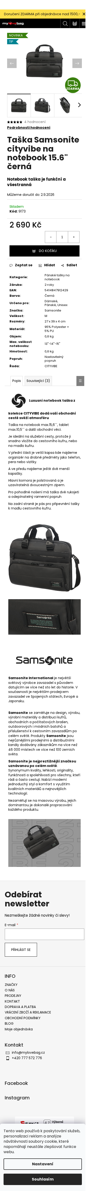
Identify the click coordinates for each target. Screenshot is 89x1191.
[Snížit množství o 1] (50, 237)
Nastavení (42, 1164)
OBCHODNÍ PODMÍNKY (23, 1018)
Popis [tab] (16, 380)
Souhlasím (43, 1179)
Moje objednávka (19, 1029)
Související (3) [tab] (38, 380)
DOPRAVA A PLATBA (20, 1006)
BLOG (9, 1023)
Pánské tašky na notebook (57, 277)
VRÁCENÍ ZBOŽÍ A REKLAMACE (28, 1012)
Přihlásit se (21, 949)
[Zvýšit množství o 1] (73, 237)
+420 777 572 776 (27, 1058)
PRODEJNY (13, 995)
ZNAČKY (11, 984)
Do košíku (48, 250)
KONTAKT (12, 1001)
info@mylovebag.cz (28, 1052)
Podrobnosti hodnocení (28, 127)
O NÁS (10, 990)
